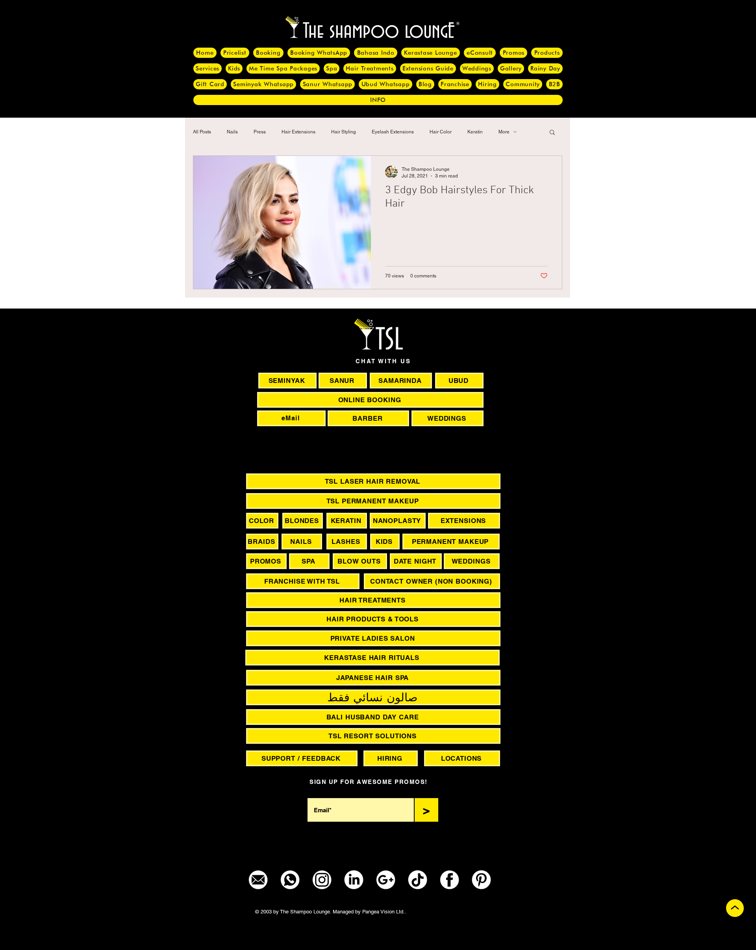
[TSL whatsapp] (290, 880)
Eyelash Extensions (393, 132)
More (504, 132)
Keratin (475, 132)
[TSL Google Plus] (386, 880)
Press (260, 132)
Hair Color (441, 132)
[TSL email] (258, 880)
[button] (552, 133)
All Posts (202, 132)
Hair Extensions (298, 132)
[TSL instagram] (322, 880)
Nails (232, 132)
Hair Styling (343, 132)
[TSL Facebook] (449, 880)
